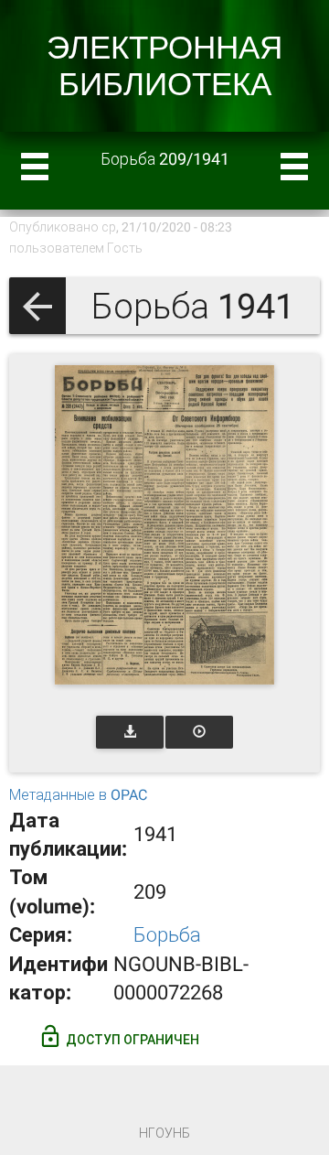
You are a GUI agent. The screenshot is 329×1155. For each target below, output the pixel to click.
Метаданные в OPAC (78, 795)
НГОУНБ (164, 1133)
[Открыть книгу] (164, 525)
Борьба (167, 934)
